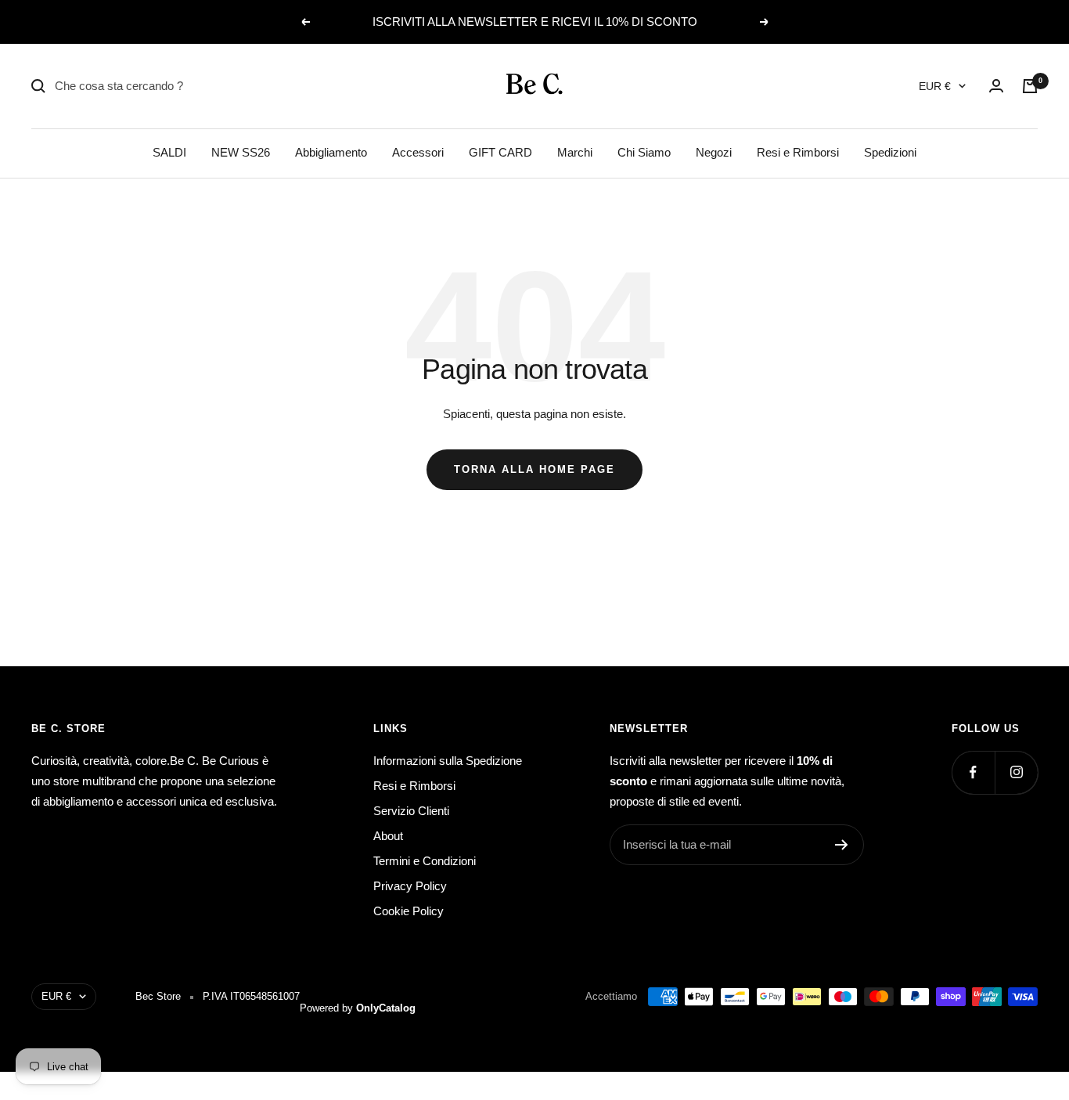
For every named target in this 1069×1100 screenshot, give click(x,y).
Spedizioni (890, 152)
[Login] (996, 85)
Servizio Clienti (411, 810)
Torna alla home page (534, 469)
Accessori (418, 152)
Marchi (574, 152)
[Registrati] (841, 844)
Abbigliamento (331, 152)
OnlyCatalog (386, 1008)
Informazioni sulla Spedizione (447, 760)
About (388, 835)
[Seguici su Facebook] (973, 772)
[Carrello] (1030, 86)
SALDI (169, 152)
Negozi (714, 152)
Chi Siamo (644, 152)
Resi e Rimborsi (798, 152)
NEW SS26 (240, 152)
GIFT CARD (500, 152)
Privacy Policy (410, 886)
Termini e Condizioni (424, 860)
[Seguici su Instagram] (1016, 772)
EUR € (935, 86)
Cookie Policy (408, 911)
